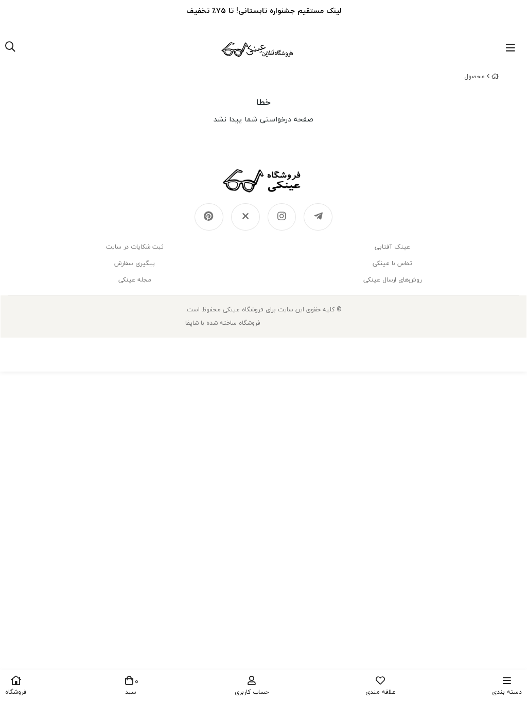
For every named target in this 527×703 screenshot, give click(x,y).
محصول (474, 76)
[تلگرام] (318, 217)
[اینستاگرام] (282, 217)
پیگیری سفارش (134, 263)
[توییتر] (245, 217)
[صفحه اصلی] (495, 76)
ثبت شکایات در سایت (135, 246)
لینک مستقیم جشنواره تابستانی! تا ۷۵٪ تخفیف (263, 10)
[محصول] (263, 180)
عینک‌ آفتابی (392, 246)
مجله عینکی (134, 279)
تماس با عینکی (392, 263)
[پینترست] (209, 217)
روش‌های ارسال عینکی (392, 279)
